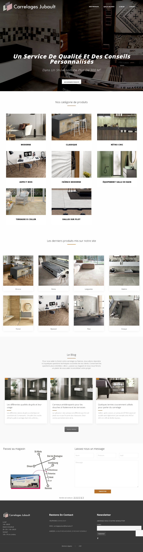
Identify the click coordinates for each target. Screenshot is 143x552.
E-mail (99, 524)
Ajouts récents (108, 7)
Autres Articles (71, 429)
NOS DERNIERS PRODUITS (71, 82)
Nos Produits (94, 7)
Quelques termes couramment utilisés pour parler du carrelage (115, 406)
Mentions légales (67, 546)
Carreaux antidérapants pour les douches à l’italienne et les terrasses (68, 406)
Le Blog (121, 7)
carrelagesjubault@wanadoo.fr (63, 526)
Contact (132, 7)
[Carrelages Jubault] (29, 5)
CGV (80, 546)
